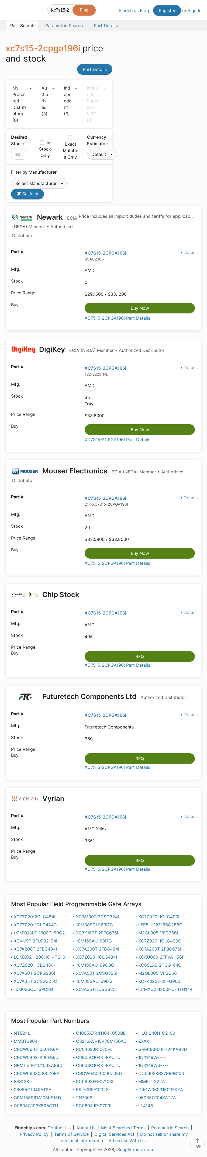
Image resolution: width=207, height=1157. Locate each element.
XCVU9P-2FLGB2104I (35, 941)
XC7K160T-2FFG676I (97, 932)
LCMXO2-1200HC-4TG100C (42, 957)
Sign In (194, 10)
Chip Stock (61, 594)
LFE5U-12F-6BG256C (160, 924)
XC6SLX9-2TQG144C (159, 965)
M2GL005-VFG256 (157, 973)
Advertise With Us (127, 1140)
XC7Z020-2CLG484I (34, 916)
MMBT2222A (151, 1081)
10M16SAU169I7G (94, 941)
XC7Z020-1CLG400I (158, 916)
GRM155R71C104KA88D (38, 1065)
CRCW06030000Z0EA (37, 1073)
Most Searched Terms (123, 1127)
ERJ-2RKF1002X (92, 1089)
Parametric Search (170, 1127)
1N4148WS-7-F (153, 1065)
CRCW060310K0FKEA (36, 1049)
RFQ (140, 656)
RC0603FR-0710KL (95, 1081)
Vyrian (53, 798)
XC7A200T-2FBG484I (35, 949)
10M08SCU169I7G (94, 924)
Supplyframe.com (135, 1149)
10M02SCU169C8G (33, 989)
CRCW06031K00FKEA (160, 1089)
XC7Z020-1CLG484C (35, 924)
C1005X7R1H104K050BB (101, 1033)
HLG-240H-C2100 (156, 1033)
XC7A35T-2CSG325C (35, 981)
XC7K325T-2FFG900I (159, 981)
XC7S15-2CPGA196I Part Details (117, 318)
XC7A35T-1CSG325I (96, 989)
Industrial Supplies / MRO (93, 104)
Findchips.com (10, 11)
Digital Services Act (114, 1134)
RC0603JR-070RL (94, 1105)
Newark (44, 225)
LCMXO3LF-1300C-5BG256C (42, 932)
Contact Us (59, 1127)
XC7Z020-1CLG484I (96, 957)
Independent (67, 100)
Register (167, 10)
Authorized (45, 100)
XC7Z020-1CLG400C (159, 941)
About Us (85, 1127)
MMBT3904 (25, 1041)
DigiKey (100, 349)
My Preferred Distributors (19, 104)
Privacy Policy (34, 1134)
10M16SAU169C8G (95, 965)
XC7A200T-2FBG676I (159, 949)
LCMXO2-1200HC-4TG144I (166, 989)
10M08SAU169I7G (94, 981)
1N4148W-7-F (152, 1057)
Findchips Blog (134, 10)
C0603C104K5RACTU (98, 1065)
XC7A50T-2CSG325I (96, 973)
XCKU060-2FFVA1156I (160, 957)
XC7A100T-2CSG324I (97, 916)
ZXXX (143, 1041)
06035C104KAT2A (157, 1097)
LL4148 (145, 1105)
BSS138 (21, 1081)
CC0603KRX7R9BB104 (161, 1073)
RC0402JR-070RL (94, 1049)
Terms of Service (71, 1134)
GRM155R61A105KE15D (37, 1097)
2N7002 (84, 1097)
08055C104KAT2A (32, 1089)
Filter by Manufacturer (34, 172)
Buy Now (140, 308)
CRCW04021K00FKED (36, 1057)
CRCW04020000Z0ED (99, 1073)
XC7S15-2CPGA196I (105, 253)
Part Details (95, 69)
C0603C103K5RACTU (36, 1105)
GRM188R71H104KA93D (162, 1049)
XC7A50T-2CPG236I (34, 973)
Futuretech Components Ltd (113, 696)
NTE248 (22, 1033)
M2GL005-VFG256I (158, 932)
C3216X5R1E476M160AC (101, 1041)
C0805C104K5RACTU (98, 1057)
